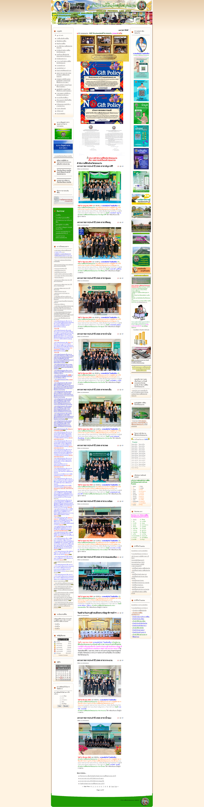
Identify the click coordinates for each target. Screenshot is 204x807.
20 (65, 676)
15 (69, 674)
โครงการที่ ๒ (142, 444)
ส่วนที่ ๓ (57, 628)
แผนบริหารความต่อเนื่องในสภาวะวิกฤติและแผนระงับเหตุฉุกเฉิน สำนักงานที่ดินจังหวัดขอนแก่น (139, 393)
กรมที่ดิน (58, 215)
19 (63, 676)
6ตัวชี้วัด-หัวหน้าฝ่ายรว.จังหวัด (140, 582)
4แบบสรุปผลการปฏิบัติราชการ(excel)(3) (137, 565)
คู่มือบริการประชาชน (63, 164)
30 (57, 679)
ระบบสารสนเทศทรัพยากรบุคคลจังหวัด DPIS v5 (63, 232)
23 (57, 677)
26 (63, 677)
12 (63, 674)
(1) (62, 252)
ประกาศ (56, 498)
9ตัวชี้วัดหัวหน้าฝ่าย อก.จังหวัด (140, 589)
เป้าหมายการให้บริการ (60, 304)
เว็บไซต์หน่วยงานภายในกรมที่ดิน (64, 221)
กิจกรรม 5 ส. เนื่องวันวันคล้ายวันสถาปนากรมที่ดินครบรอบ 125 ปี (98, 776)
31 (59, 679)
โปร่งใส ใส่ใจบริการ (59, 277)
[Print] (120, 166)
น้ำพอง (134, 493)
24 (59, 677)
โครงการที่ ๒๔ (142, 464)
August (61, 666)
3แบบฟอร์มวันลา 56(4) (137, 562)
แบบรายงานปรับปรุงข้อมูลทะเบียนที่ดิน (63, 257)
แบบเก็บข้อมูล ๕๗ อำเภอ (60, 272)
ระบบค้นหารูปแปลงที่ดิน (62, 218)
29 (69, 677)
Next (112, 786)
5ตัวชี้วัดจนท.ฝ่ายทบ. (138, 580)
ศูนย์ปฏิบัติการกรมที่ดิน (62, 224)
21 (67, 676)
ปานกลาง (64, 700)
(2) (63, 252)
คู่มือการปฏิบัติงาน (62, 160)
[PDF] (118, 166)
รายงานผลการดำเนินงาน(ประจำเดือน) (63, 275)
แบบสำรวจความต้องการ (141, 275)
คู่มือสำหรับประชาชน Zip (60, 291)
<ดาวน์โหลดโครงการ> (141, 302)
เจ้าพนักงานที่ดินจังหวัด (139, 610)
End (116, 786)
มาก (63, 698)
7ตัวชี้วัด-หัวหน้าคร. (137, 585)
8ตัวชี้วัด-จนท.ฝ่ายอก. (138, 587)
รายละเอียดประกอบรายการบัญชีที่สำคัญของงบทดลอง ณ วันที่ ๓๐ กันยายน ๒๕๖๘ (140, 361)
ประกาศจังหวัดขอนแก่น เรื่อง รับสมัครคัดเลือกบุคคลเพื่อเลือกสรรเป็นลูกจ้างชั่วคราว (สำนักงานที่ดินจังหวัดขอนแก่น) (63, 588)
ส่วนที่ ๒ (57, 626)
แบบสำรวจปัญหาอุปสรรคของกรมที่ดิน (63, 273)
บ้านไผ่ (134, 489)
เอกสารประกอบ (61, 581)
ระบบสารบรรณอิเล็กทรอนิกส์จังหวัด (61, 236)
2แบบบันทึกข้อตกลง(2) (137, 560)
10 (59, 674)
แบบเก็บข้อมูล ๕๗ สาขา (60, 270)
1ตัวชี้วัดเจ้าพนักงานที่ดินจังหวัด (141, 568)
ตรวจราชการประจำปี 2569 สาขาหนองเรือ (92, 781)
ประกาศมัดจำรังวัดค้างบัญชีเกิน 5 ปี (63, 561)
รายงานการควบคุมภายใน (61, 268)
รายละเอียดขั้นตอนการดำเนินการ (140, 553)
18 (61, 676)
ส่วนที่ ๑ (57, 624)
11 (61, 674)
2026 (65, 666)
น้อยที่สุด (64, 703)
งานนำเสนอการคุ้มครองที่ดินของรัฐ (63, 250)
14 (67, 674)
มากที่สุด (64, 696)
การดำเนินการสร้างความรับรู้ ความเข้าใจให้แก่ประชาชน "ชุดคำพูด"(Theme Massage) (63, 298)
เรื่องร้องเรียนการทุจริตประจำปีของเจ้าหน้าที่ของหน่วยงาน (64, 172)
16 (57, 676)
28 (67, 677)
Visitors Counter (63, 655)
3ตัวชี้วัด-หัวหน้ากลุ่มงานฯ (139, 574)
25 (61, 677)
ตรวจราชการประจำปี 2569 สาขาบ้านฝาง (92, 778)
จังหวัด (134, 486)
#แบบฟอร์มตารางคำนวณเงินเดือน (139, 550)
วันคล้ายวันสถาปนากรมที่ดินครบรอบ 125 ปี (92, 783)
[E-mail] (122, 166)
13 (65, 674)
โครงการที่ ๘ (142, 449)
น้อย (63, 702)
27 (65, 677)
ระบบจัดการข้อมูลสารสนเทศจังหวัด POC (64, 228)
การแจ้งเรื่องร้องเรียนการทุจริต (63, 156)
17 (59, 676)
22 (69, 676)
